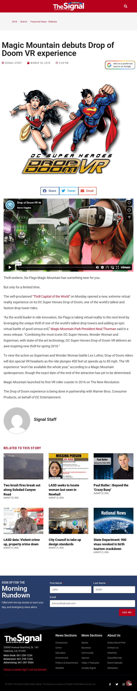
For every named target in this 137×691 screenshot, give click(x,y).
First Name (56, 583)
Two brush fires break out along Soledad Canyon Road (22, 489)
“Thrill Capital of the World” (51, 296)
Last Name (99, 583)
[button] (11, 7)
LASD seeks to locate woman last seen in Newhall (64, 489)
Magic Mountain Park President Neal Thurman (83, 329)
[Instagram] (123, 684)
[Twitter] (117, 684)
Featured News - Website (44, 21)
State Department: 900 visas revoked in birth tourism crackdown (110, 544)
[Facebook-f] (110, 684)
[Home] (8, 21)
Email (53, 597)
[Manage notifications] (128, 683)
